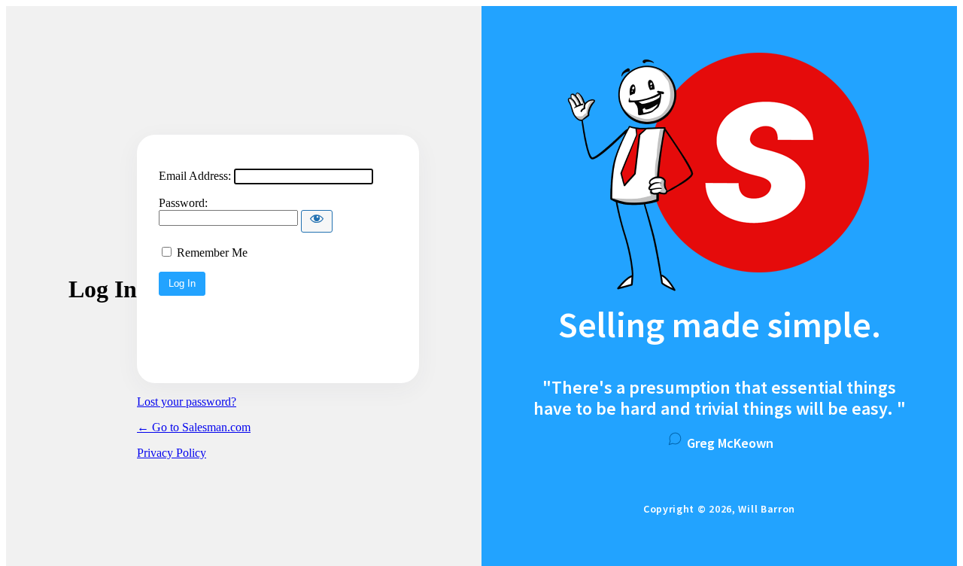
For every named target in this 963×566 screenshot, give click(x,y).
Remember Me (212, 252)
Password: (183, 202)
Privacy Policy (171, 452)
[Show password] (317, 221)
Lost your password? (186, 401)
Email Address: (195, 175)
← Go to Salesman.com (194, 427)
